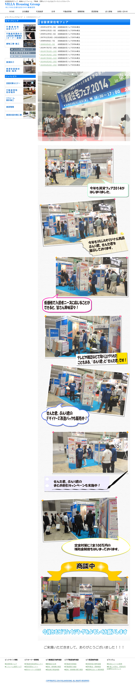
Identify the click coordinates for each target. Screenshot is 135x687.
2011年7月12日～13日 (48, 51)
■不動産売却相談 (70, 664)
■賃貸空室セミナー (31, 667)
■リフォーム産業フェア (13, 667)
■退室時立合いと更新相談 (95, 669)
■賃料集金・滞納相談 (93, 667)
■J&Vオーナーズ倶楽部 (33, 669)
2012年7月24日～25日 (48, 55)
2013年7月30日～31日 (48, 58)
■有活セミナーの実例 (114, 664)
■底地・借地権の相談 (53, 667)
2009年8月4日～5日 (47, 44)
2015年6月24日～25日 (48, 65)
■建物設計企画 (51, 664)
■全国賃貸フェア (11, 664)
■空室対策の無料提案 (93, 664)
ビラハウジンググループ (13, 17)
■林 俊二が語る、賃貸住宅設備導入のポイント (116, 668)
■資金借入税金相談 (52, 669)
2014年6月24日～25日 (48, 62)
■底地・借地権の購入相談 (73, 669)
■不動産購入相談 (70, 667)
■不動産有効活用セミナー (34, 664)
